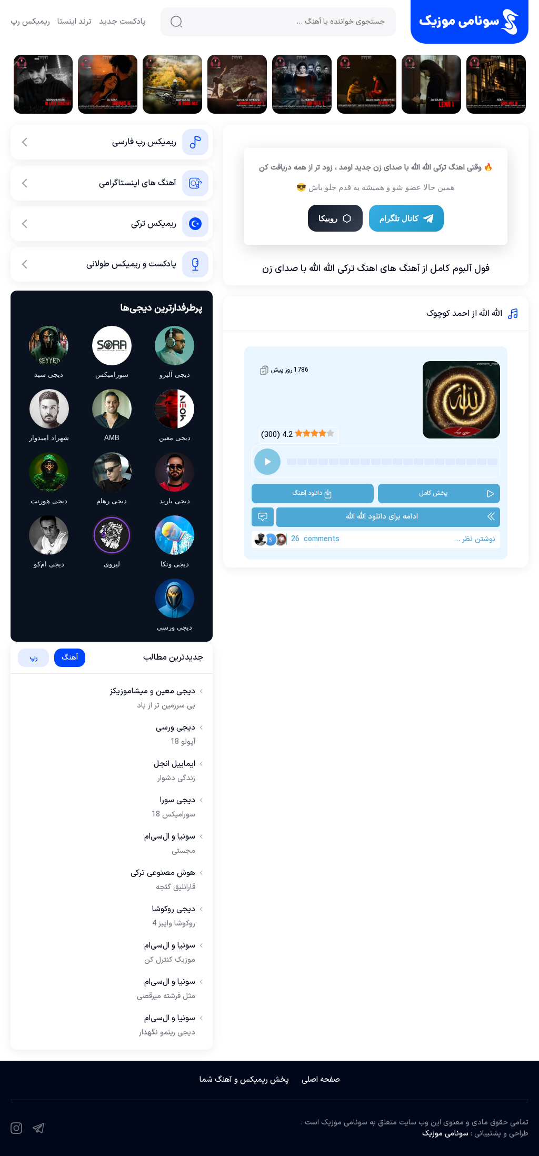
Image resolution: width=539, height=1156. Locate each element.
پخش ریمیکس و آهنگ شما (244, 1080)
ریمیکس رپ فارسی (144, 142)
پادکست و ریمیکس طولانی (131, 264)
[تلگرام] (38, 1128)
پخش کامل (433, 493)
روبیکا (327, 218)
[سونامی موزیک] (470, 22)
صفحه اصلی (321, 1080)
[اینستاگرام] (16, 1128)
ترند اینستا (74, 22)
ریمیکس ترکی (153, 223)
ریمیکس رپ (30, 22)
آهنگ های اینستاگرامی (137, 183)
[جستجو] (176, 21)
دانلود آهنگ (307, 493)
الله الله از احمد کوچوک (464, 313)
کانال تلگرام (399, 218)
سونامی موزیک (445, 1133)
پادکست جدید (122, 22)
